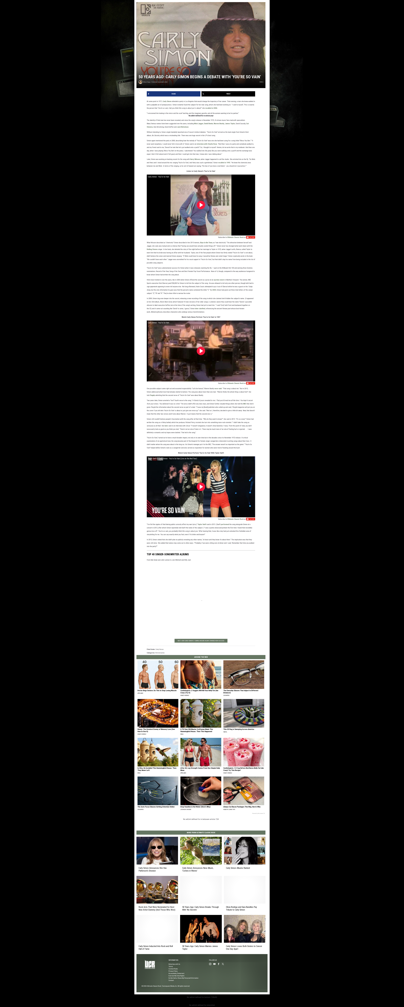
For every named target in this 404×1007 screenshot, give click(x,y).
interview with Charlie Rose (207, 144)
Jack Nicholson (183, 127)
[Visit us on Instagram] (211, 964)
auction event (219, 280)
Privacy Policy (173, 971)
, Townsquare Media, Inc (169, 986)
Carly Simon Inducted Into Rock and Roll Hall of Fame (156, 947)
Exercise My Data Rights (176, 976)
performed (225, 524)
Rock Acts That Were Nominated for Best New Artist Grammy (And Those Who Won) (157, 908)
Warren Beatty (219, 123)
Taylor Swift (202, 524)
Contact (171, 980)
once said (218, 388)
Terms (171, 966)
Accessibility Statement (176, 973)
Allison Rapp (146, 82)
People (152, 395)
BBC (244, 404)
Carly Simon (167, 101)
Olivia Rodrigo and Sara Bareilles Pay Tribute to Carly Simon (241, 908)
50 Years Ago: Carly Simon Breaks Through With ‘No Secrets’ (200, 908)
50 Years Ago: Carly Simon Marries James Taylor (200, 947)
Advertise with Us (174, 964)
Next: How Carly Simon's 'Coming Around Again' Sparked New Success (201, 641)
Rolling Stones (152, 249)
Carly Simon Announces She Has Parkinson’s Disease (153, 869)
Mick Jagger (198, 123)
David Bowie (208, 123)
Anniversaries (160, 653)
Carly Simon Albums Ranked (238, 868)
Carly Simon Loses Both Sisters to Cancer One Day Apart (244, 947)
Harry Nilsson (195, 159)
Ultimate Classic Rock (235, 237)
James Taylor (230, 123)
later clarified (200, 308)
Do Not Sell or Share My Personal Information (183, 978)
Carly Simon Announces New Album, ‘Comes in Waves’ (197, 869)
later (166, 426)
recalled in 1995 (224, 163)
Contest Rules (173, 969)
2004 (214, 290)
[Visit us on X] (224, 964)
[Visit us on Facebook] (219, 964)
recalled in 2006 (211, 108)
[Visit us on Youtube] (215, 964)
